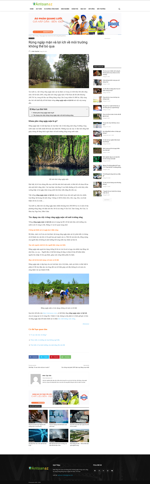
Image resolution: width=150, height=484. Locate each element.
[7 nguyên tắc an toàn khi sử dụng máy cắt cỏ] (97, 193)
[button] (119, 9)
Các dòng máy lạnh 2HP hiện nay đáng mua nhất (75, 367)
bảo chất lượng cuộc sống (66, 319)
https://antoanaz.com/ (50, 313)
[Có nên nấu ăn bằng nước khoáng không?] (97, 185)
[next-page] (32, 449)
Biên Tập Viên (35, 51)
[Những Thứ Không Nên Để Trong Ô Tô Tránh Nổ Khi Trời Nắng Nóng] (97, 168)
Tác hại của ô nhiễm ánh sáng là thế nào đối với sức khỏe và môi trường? (111, 72)
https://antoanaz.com (47, 378)
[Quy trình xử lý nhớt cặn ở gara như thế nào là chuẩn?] (79, 416)
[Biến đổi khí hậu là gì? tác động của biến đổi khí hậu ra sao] (58, 435)
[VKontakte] (112, 470)
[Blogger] (95, 470)
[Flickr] (103, 470)
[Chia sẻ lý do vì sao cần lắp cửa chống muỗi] (97, 99)
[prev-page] (30, 449)
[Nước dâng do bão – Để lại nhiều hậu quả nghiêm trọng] (79, 435)
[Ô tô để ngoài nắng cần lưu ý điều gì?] (97, 176)
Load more (106, 199)
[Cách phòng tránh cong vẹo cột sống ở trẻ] (97, 82)
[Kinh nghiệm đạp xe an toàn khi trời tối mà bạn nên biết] (97, 159)
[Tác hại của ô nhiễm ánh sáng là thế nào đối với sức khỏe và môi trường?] (97, 73)
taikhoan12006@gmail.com (65, 475)
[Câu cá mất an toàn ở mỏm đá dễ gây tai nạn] (97, 116)
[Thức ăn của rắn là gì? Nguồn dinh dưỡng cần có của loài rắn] (38, 416)
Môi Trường (35, 36)
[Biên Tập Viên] (30, 51)
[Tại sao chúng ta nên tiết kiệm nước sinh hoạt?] (58, 416)
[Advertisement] (107, 50)
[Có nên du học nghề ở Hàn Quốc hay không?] (97, 142)
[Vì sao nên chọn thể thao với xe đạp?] (97, 125)
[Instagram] (107, 470)
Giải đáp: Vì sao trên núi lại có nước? (39, 367)
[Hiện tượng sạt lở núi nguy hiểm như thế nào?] (97, 151)
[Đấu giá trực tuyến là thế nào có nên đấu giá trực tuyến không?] (97, 108)
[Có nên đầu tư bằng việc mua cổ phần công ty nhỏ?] (97, 91)
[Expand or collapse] (87, 109)
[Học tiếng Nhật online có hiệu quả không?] (97, 134)
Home (30, 36)
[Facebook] (99, 470)
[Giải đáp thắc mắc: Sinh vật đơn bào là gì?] (38, 435)
